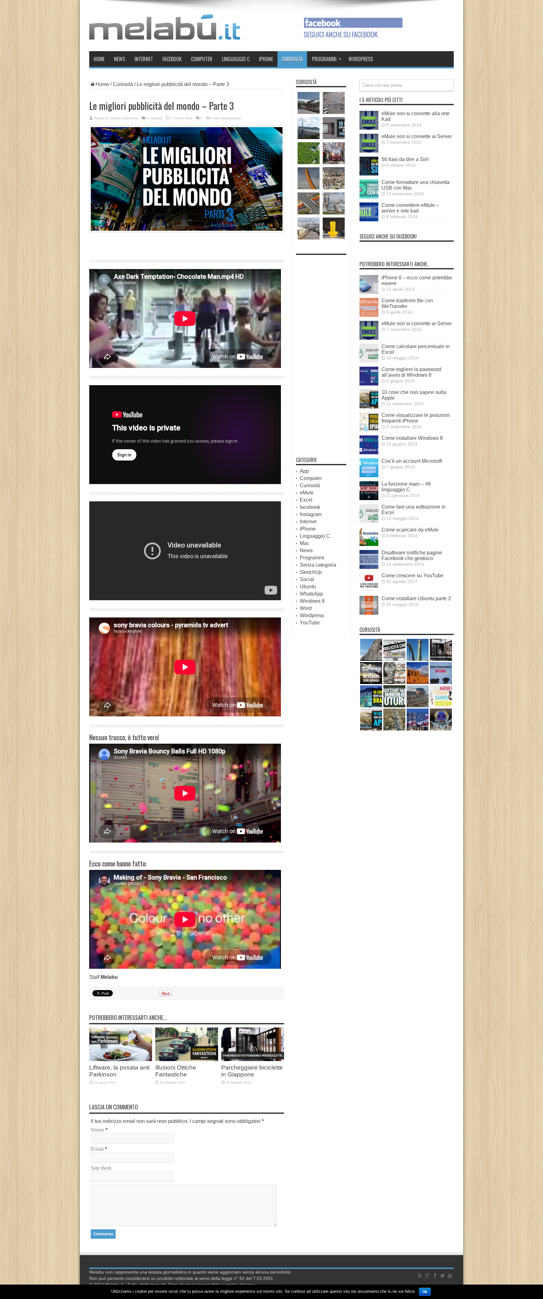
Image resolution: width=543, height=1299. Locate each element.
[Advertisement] (186, 244)
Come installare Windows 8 (412, 438)
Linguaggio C (236, 59)
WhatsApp (311, 593)
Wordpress (312, 615)
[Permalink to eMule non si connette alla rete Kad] (368, 128)
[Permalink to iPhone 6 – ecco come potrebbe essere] (368, 292)
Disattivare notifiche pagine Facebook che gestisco (411, 555)
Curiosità (292, 59)
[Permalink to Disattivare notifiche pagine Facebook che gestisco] (368, 567)
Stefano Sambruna (124, 118)
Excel (306, 500)
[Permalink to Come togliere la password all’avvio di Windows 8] (368, 383)
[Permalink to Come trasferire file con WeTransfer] (368, 315)
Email (97, 1149)
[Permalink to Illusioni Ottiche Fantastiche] (186, 1059)
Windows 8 (312, 601)
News (119, 59)
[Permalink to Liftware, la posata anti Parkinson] (120, 1059)
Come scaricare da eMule (410, 529)
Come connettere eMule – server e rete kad (410, 207)
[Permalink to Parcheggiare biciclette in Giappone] (252, 1059)
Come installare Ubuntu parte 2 (416, 598)
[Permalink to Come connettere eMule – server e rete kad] (368, 219)
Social (307, 579)
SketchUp (311, 572)
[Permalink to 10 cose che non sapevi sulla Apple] (368, 406)
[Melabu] (164, 34)
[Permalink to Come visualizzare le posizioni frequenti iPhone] (368, 429)
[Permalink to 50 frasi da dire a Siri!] (368, 173)
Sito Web (101, 1168)
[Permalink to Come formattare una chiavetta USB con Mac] (368, 196)
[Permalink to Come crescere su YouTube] (368, 590)
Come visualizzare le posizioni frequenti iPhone (415, 417)
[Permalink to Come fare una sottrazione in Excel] (368, 521)
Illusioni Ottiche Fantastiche (175, 1071)
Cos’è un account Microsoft (411, 461)
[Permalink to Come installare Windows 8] (368, 452)
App (304, 471)
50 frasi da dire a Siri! (405, 159)
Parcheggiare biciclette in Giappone (252, 1071)
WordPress (360, 59)
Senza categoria (318, 565)
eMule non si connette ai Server (416, 136)
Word (306, 608)
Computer (201, 59)
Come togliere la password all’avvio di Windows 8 (411, 372)
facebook (172, 59)
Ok (424, 1292)
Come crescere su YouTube (412, 575)
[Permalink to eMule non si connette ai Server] (368, 151)
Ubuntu (308, 586)
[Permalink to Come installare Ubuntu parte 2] (368, 613)
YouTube (310, 622)
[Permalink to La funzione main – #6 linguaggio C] (368, 498)
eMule (307, 492)
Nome (97, 1130)
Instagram (311, 514)
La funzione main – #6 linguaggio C (406, 486)
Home (99, 59)
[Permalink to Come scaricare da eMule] (368, 544)
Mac (304, 543)
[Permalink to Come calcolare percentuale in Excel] (368, 361)
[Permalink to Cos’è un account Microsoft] (368, 475)
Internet (143, 59)
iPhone (266, 59)
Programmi (324, 59)
